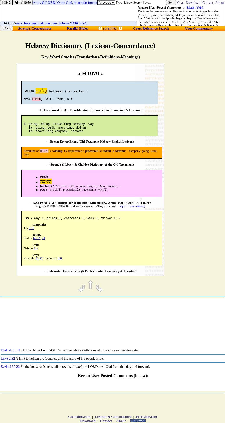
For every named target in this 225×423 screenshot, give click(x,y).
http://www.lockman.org (132, 206)
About (121, 421)
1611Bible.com (146, 417)
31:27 (39, 258)
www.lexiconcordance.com (36, 23)
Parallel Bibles (77, 28)
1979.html (79, 23)
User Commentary (199, 28)
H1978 (36, 99)
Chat (180, 2)
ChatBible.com (79, 417)
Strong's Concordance (34, 28)
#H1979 (110, 29)
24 (43, 238)
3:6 (60, 258)
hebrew (64, 23)
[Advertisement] (203, 186)
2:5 (36, 248)
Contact (106, 421)
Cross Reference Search (151, 28)
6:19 (31, 228)
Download (87, 421)
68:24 (36, 238)
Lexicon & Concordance (113, 417)
